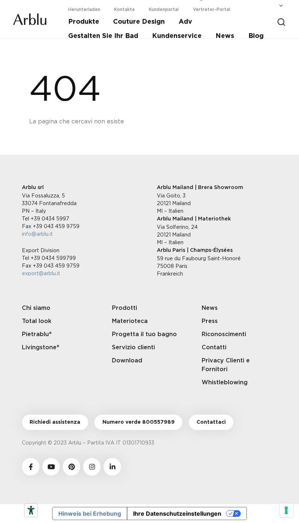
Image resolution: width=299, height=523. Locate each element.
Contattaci (211, 422)
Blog (256, 36)
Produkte (83, 22)
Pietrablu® (37, 334)
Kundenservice (177, 36)
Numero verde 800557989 (138, 422)
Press (210, 321)
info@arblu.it (37, 233)
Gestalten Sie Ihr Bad (103, 36)
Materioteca (130, 321)
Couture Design (139, 22)
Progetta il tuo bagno (144, 334)
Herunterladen (84, 9)
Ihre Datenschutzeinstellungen (177, 513)
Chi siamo (36, 308)
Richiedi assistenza (55, 422)
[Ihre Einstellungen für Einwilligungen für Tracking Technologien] (286, 510)
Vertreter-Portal (211, 9)
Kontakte (124, 9)
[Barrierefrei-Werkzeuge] (31, 510)
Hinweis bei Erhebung (89, 513)
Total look (36, 321)
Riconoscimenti (224, 334)
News (224, 36)
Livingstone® (40, 347)
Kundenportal (164, 9)
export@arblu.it (41, 273)
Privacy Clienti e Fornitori (226, 365)
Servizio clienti (133, 347)
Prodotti (124, 308)
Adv (185, 22)
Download (127, 361)
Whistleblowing (225, 382)
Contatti (214, 347)
